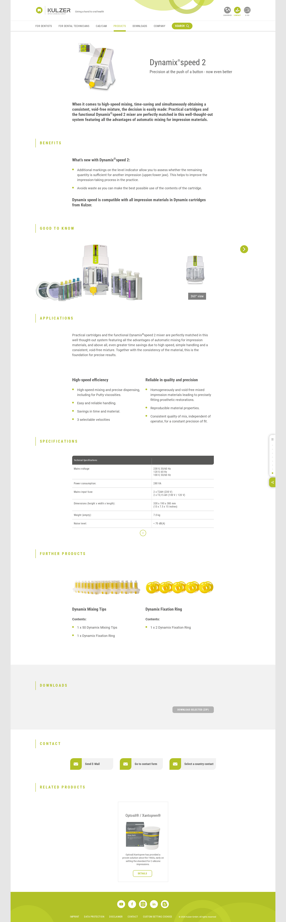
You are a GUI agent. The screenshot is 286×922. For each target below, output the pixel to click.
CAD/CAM (101, 26)
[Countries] (227, 10)
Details (142, 873)
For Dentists (43, 26)
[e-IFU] (247, 10)
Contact (133, 916)
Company (159, 26)
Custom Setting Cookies (157, 916)
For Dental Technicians (74, 26)
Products (120, 26)
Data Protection (94, 916)
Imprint (74, 916)
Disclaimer (116, 916)
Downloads (140, 26)
